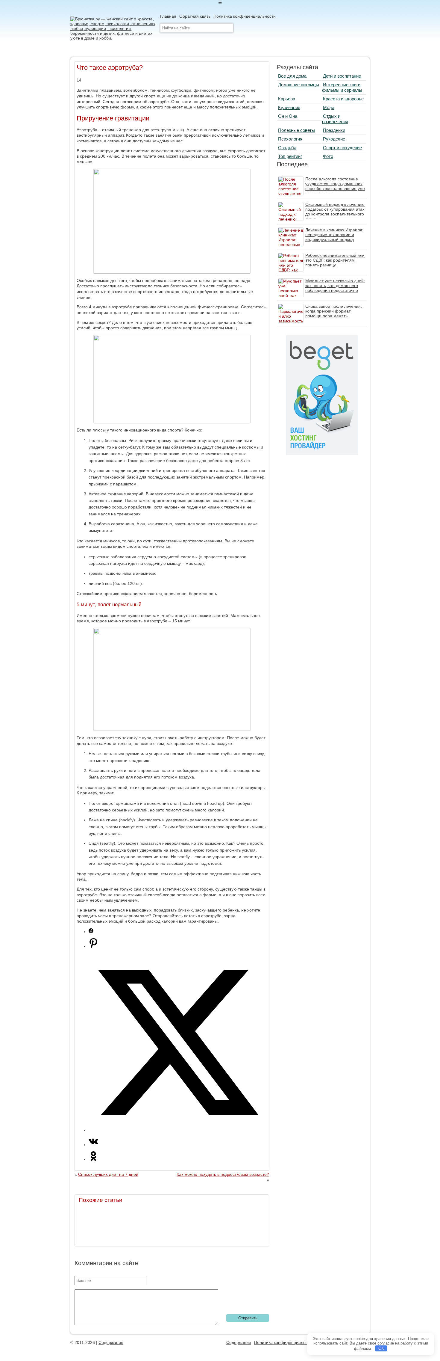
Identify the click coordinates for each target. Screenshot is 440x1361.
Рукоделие (334, 138)
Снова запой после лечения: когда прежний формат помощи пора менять (333, 311)
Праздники (334, 130)
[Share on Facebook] (91, 931)
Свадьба (287, 147)
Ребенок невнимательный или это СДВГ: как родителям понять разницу (335, 260)
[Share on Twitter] (178, 1130)
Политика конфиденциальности (244, 16)
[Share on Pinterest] (93, 946)
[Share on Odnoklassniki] (93, 1159)
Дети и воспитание (342, 76)
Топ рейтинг (290, 156)
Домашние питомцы (298, 84)
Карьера (286, 98)
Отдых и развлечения (335, 119)
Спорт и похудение (342, 147)
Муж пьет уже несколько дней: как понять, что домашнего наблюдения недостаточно (335, 285)
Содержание (110, 1342)
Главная (168, 16)
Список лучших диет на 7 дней (108, 1174)
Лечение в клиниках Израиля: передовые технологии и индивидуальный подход (334, 234)
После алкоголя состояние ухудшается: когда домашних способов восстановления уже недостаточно (335, 186)
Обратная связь (194, 16)
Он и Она (287, 116)
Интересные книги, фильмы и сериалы (342, 87)
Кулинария (289, 107)
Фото (328, 156)
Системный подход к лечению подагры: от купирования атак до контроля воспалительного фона (335, 211)
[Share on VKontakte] (93, 1144)
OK (381, 1348)
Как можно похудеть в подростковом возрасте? (223, 1174)
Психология (290, 138)
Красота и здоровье (343, 98)
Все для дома (292, 76)
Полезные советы (296, 130)
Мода (328, 107)
